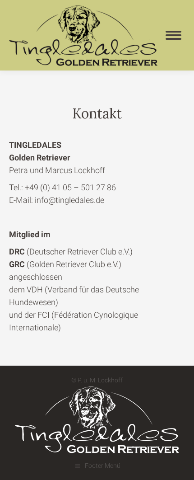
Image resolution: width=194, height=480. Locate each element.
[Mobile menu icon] (173, 35)
